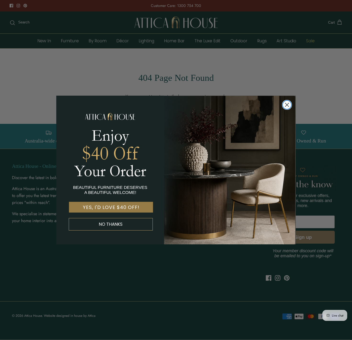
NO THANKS (111, 224)
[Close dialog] (287, 104)
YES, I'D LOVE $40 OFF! (111, 207)
